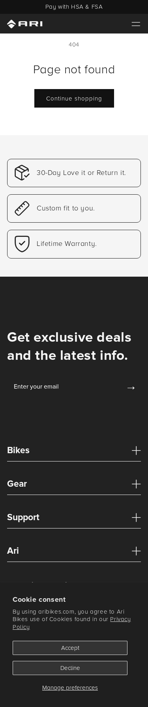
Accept (70, 647)
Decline (70, 668)
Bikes (18, 450)
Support (23, 517)
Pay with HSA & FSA (74, 6)
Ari (13, 550)
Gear (17, 483)
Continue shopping (74, 98)
